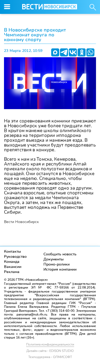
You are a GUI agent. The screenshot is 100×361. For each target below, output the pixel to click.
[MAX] (55, 52)
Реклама (11, 271)
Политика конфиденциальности (50, 344)
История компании (60, 269)
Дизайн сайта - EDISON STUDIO (50, 351)
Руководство (15, 256)
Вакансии (12, 266)
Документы (53, 259)
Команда (11, 261)
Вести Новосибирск (21, 221)
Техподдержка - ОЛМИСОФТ (50, 357)
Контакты (12, 251)
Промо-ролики (56, 264)
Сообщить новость (60, 254)
